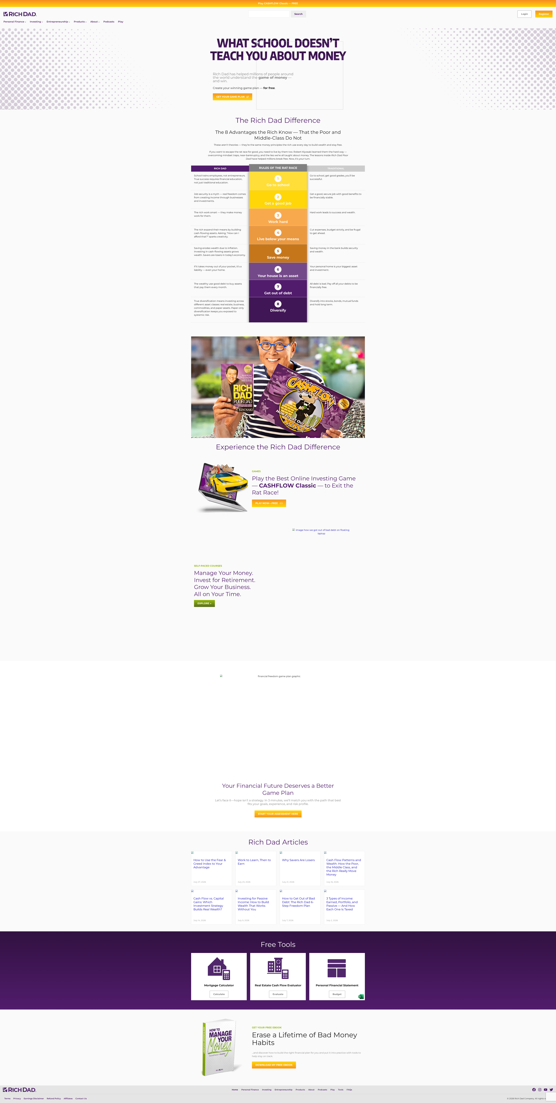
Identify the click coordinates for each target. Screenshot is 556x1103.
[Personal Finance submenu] (25, 21)
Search (298, 14)
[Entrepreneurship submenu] (69, 21)
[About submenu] (99, 21)
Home (235, 1090)
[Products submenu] (86, 21)
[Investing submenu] (42, 21)
